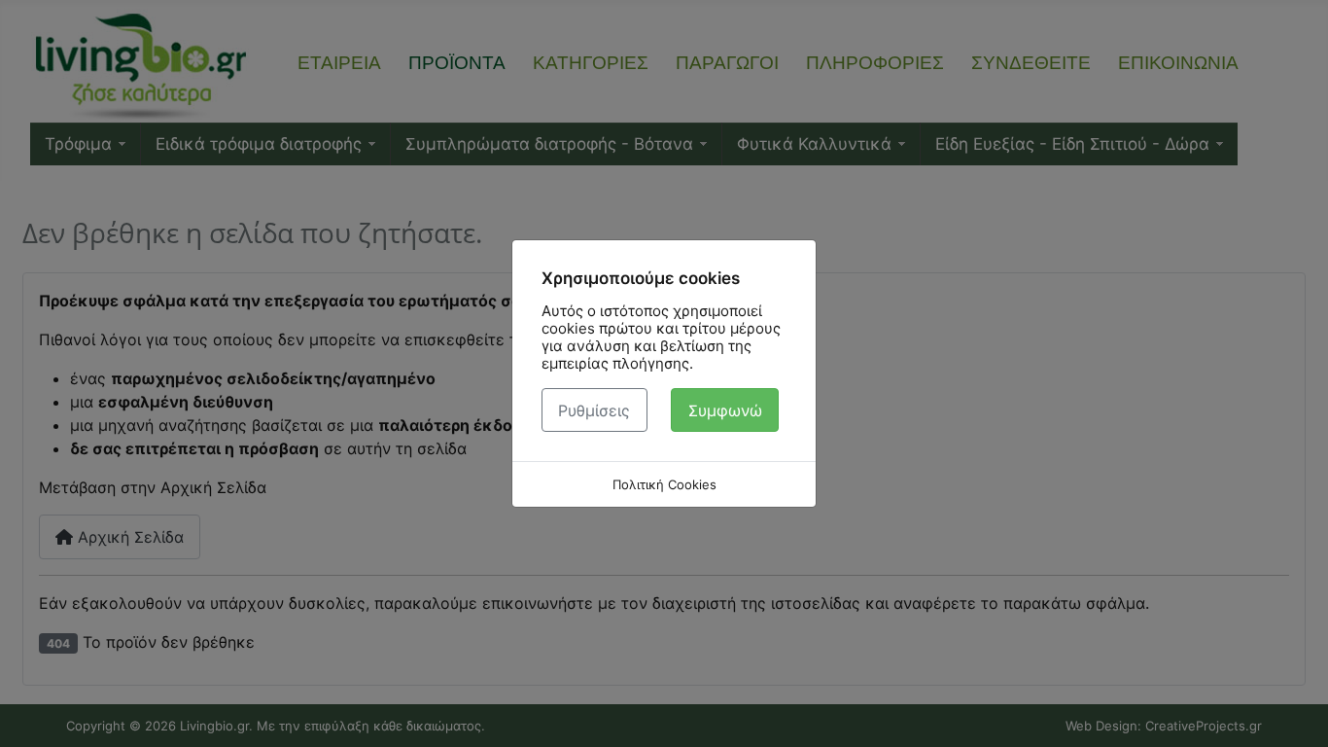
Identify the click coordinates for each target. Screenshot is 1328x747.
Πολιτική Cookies (664, 484)
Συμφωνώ (725, 410)
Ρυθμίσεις (594, 410)
